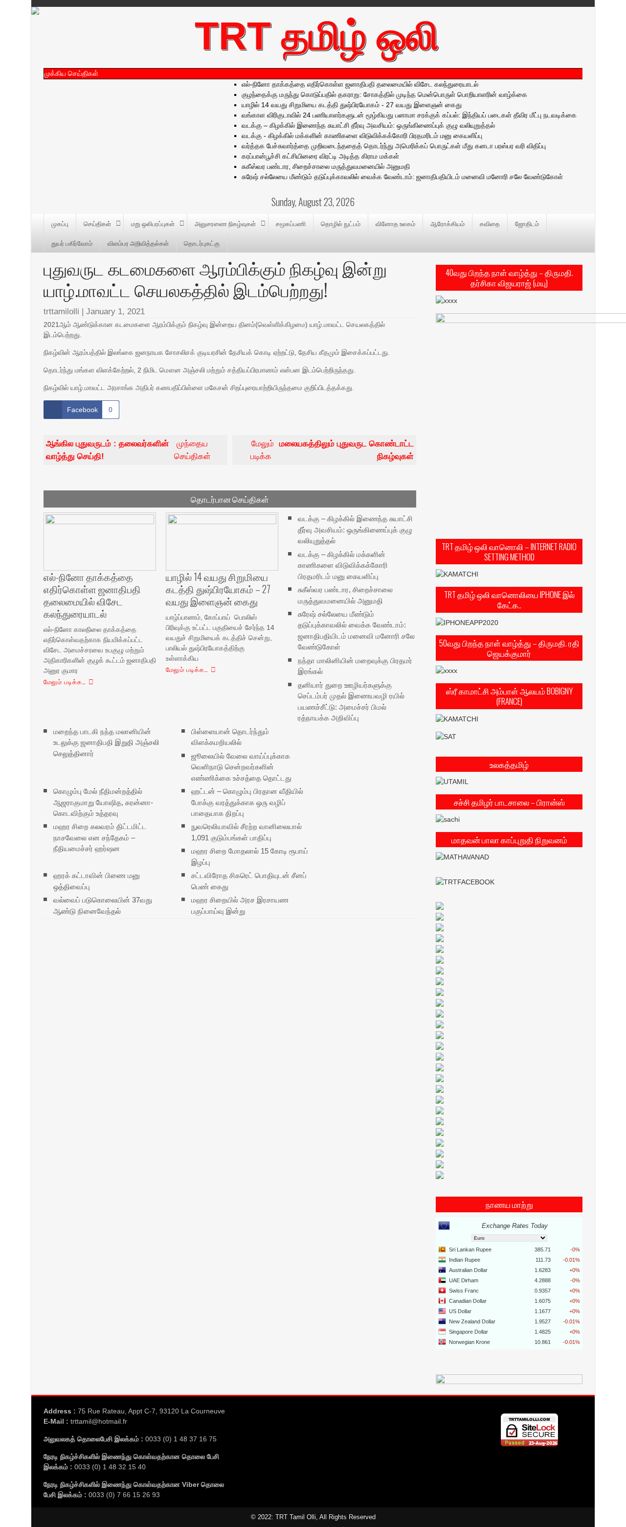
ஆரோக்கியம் (447, 223)
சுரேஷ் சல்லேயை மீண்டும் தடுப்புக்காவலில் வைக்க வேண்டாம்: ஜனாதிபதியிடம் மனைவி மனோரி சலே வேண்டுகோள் (389, 177)
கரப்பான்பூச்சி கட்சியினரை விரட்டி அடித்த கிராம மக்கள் (307, 156)
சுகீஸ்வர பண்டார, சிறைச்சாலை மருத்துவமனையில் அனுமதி (312, 166)
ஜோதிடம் (527, 223)
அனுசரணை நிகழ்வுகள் (225, 223)
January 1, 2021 (115, 311)
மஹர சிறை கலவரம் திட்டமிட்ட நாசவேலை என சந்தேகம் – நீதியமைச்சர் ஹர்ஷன (100, 837)
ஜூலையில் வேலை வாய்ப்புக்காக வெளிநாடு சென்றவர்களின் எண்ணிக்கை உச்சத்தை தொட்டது (241, 766)
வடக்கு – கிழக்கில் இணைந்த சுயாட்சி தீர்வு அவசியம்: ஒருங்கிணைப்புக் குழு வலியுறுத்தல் (355, 125)
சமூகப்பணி (291, 223)
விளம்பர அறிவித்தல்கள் (138, 243)
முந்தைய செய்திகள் (128, 450)
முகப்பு (59, 223)
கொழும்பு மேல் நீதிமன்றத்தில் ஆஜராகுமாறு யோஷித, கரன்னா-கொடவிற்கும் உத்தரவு (103, 802)
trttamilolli (61, 311)
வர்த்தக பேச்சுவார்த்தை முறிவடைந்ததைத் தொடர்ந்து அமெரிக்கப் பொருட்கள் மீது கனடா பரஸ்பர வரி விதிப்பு (380, 146)
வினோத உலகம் (395, 223)
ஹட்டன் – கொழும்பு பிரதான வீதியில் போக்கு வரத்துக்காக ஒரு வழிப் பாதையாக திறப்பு (247, 802)
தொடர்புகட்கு (202, 243)
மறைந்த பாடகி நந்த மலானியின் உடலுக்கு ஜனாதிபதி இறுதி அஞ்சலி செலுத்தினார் (106, 742)
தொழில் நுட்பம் (340, 223)
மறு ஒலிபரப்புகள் (153, 223)
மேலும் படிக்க (332, 450)
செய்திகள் (97, 223)
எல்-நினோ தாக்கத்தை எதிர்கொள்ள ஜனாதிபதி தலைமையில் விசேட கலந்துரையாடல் (346, 84)
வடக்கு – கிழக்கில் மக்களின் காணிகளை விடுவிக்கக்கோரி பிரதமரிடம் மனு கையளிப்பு (343, 565)
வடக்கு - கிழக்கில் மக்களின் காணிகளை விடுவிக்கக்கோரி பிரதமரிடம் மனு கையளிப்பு (348, 135)
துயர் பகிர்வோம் (71, 243)
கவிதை (490, 223)
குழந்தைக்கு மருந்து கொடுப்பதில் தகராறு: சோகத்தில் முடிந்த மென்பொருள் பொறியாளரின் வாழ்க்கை (371, 94)
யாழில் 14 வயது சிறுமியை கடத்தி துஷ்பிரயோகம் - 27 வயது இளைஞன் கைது (338, 105)
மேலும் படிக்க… (65, 681)
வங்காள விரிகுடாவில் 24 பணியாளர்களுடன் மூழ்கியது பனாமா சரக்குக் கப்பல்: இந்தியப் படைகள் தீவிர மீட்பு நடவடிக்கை (395, 115)
